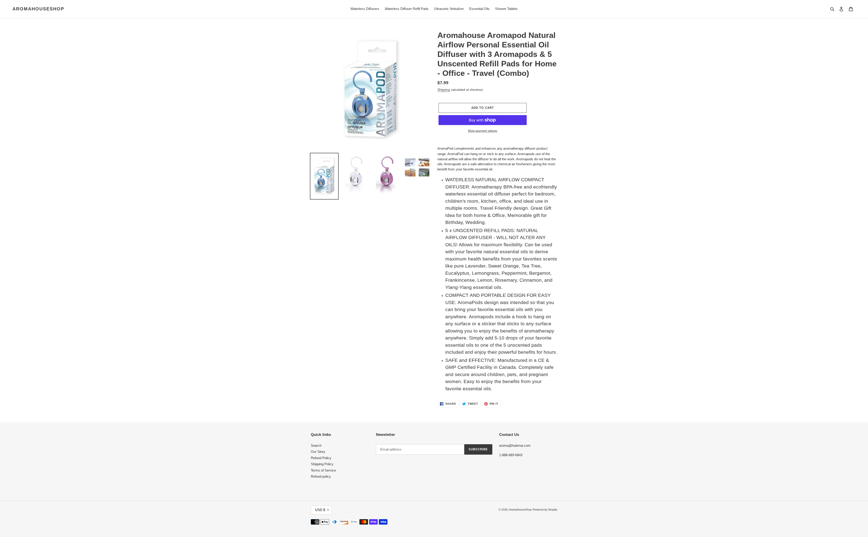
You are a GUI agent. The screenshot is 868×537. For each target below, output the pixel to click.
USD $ (320, 510)
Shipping (443, 89)
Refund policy (321, 476)
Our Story (318, 451)
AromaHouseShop (38, 8)
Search (316, 445)
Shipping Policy (322, 464)
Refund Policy (321, 458)
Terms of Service (323, 470)
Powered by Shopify (545, 509)
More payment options (482, 131)
